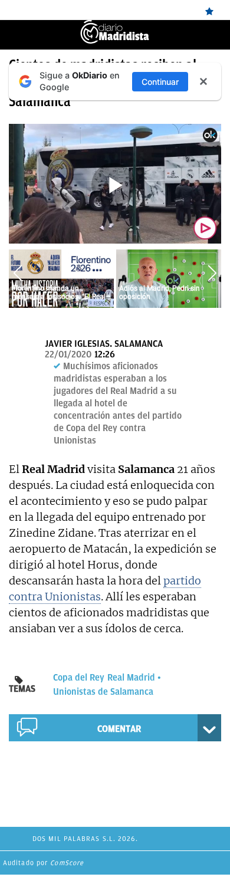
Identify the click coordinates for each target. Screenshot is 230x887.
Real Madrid (131, 677)
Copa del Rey (78, 677)
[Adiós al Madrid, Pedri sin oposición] (168, 278)
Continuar (160, 82)
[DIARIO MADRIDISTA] (115, 25)
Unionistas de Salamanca (103, 691)
